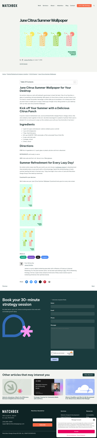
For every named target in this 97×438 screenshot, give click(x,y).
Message (54, 325)
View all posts (88, 375)
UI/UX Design (23, 64)
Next (93, 286)
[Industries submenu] (63, 5)
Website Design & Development (70, 415)
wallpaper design (61, 167)
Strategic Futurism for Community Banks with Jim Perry (46, 398)
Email (53, 310)
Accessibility (90, 415)
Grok (38, 257)
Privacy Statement (81, 435)
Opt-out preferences (71, 435)
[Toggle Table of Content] (74, 82)
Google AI (44, 257)
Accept (76, 431)
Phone (53, 318)
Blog (87, 417)
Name (53, 303)
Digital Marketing (66, 417)
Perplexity (31, 257)
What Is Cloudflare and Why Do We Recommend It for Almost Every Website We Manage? (79, 398)
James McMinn (28, 60)
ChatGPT (23, 257)
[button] (94, 420)
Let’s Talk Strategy (84, 5)
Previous (4, 286)
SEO (65, 270)
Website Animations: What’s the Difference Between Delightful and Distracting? (15, 398)
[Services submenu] (48, 5)
